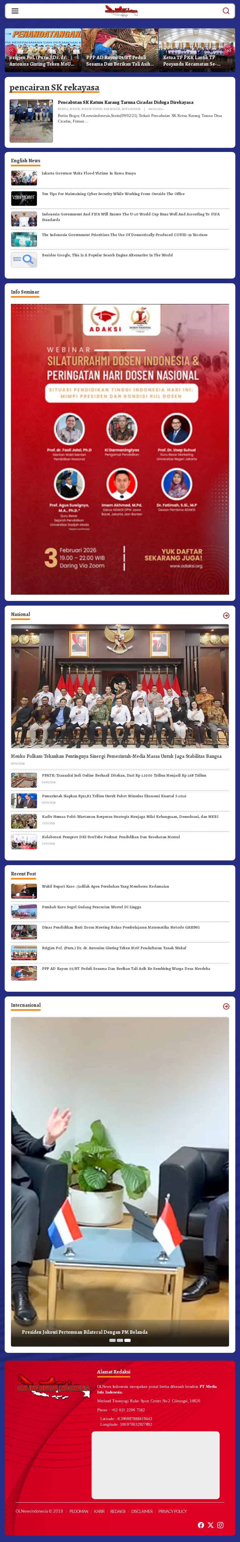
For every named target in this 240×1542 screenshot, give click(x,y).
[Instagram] (220, 1525)
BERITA (63, 109)
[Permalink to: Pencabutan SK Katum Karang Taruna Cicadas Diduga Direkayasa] (31, 120)
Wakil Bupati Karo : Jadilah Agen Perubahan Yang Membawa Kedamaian (105, 886)
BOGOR (75, 109)
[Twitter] (211, 1525)
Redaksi (117, 1512)
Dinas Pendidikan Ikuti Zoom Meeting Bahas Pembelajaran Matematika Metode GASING (121, 927)
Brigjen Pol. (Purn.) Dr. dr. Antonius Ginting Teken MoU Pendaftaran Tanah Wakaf (40, 61)
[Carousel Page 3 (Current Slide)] (127, 1340)
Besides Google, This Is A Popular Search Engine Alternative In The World (107, 255)
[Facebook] (201, 1525)
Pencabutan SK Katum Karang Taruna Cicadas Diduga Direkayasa (125, 102)
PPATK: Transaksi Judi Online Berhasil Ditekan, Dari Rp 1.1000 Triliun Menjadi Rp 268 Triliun (124, 775)
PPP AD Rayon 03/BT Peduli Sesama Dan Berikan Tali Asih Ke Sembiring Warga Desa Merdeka (118, 61)
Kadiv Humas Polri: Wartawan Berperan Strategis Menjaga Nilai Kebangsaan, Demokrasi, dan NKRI (130, 816)
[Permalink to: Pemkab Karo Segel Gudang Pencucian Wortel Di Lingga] (24, 911)
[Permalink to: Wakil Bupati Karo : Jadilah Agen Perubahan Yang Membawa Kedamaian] (24, 890)
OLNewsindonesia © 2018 (39, 1511)
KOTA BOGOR (131, 109)
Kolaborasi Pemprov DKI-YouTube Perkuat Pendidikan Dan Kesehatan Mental (111, 836)
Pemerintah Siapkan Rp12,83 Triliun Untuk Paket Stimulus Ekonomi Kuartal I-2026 (114, 796)
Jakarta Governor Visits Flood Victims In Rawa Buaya (89, 173)
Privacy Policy (172, 1512)
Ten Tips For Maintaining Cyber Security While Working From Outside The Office (113, 193)
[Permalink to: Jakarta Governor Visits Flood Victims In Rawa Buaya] (24, 177)
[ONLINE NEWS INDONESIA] (121, 10)
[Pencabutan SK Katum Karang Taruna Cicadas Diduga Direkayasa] (87, 121)
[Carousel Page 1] (112, 1340)
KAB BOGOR (112, 109)
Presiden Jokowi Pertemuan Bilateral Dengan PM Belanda (85, 1332)
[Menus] (15, 11)
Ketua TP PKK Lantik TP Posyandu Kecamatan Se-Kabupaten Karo (190, 61)
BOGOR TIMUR (92, 109)
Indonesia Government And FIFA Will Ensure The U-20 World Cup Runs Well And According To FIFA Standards (130, 216)
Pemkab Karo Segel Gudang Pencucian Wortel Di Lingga (91, 907)
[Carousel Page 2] (120, 1340)
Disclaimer (141, 1512)
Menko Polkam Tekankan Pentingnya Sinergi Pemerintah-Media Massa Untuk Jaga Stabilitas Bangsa (116, 756)
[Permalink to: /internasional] (226, 1006)
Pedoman (78, 1512)
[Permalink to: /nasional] (226, 615)
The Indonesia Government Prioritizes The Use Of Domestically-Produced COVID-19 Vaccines (125, 234)
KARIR (99, 1512)
